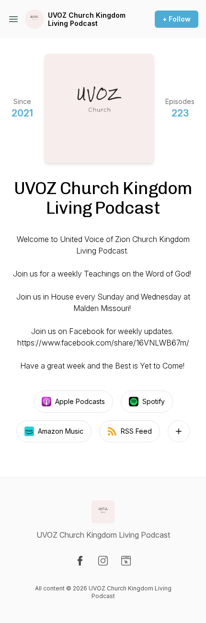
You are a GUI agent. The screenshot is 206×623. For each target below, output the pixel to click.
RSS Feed (136, 431)
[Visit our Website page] (126, 560)
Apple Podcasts (80, 401)
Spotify (153, 401)
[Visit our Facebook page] (80, 560)
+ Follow (176, 19)
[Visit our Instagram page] (103, 560)
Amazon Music (60, 431)
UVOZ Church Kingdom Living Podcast (87, 19)
